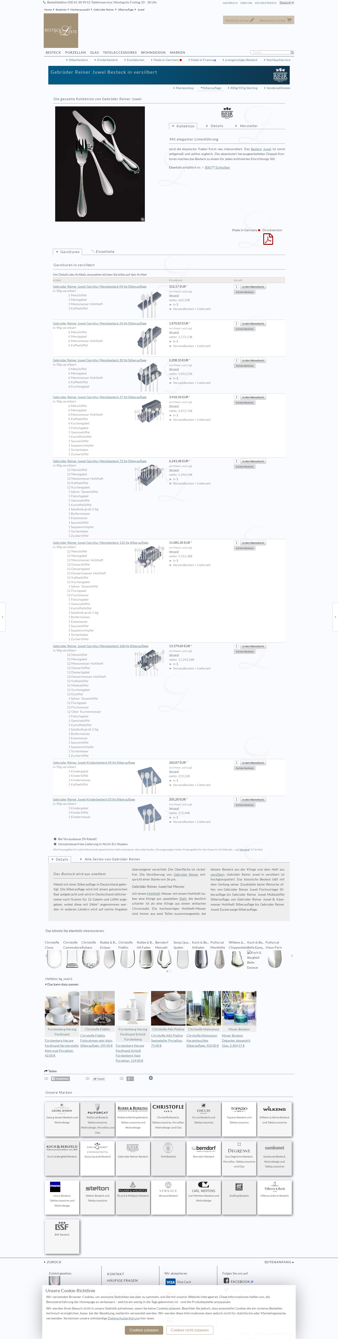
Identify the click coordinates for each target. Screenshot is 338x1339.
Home (48, 9)
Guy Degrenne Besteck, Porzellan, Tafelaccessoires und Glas (239, 1161)
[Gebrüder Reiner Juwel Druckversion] (268, 242)
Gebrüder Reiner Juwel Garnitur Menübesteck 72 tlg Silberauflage (99, 461)
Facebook (240, 1281)
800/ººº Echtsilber (217, 167)
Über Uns (246, 2)
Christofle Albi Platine (168, 1029)
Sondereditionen (278, 88)
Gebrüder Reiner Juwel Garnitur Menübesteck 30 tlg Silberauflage (99, 360)
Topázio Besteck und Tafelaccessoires (239, 1120)
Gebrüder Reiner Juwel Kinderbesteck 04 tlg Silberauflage (94, 762)
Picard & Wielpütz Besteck (133, 1195)
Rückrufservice (266, 2)
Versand (174, 295)
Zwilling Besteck (239, 1195)
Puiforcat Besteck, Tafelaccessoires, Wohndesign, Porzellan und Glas (97, 1125)
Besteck (256, 149)
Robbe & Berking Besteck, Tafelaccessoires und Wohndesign (132, 1122)
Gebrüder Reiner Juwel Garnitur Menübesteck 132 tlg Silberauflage (100, 542)
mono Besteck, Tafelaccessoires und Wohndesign (62, 1200)
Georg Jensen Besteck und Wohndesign (62, 1120)
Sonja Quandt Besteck (97, 1156)
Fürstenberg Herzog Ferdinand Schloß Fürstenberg (133, 1034)
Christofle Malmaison (203, 1029)
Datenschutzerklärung (124, 1318)
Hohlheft (153, 893)
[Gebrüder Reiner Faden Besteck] (2, 616)
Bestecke (61, 9)
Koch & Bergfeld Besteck (62, 1156)
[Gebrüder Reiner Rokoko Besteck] (335, 616)
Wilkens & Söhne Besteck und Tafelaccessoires (274, 1120)
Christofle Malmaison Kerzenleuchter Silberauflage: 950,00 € (202, 1040)
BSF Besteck (62, 1234)
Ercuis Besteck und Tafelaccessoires (203, 1120)
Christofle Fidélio (97, 1029)
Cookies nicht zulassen (190, 1330)
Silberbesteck (78, 60)
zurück (54, 1262)
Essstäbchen (135, 60)
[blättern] (46, 956)
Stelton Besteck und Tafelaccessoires (97, 1198)
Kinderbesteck (107, 60)
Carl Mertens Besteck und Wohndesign (203, 1198)
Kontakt (115, 1274)
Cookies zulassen (144, 1330)
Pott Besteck (168, 1156)
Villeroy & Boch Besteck (274, 1195)
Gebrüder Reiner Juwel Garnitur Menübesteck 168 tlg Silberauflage (100, 646)
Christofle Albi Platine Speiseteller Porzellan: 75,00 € (167, 1040)
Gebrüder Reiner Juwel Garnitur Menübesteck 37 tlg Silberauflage (99, 397)
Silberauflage (126, 9)
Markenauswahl (80, 9)
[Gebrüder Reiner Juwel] (100, 164)
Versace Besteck (168, 1195)
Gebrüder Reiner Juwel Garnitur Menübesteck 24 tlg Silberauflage (99, 323)
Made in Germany (167, 60)
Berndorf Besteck (203, 1156)
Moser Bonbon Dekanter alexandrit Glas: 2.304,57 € (236, 1040)
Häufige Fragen (122, 1280)
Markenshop (185, 88)
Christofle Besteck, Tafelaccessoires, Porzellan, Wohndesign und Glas (168, 1122)
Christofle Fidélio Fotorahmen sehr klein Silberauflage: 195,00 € (96, 1040)
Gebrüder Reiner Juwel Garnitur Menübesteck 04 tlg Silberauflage (99, 286)
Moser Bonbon (239, 1029)
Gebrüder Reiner (104, 9)
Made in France (202, 60)
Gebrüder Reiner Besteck (133, 1156)
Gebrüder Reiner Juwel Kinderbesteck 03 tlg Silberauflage (94, 799)
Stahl (182, 898)
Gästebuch (230, 2)
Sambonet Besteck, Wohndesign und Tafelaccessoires (274, 1161)
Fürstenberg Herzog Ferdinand (62, 1031)
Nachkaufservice (278, 60)
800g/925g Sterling (244, 88)
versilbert (217, 874)
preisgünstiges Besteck (241, 60)
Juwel (140, 9)
